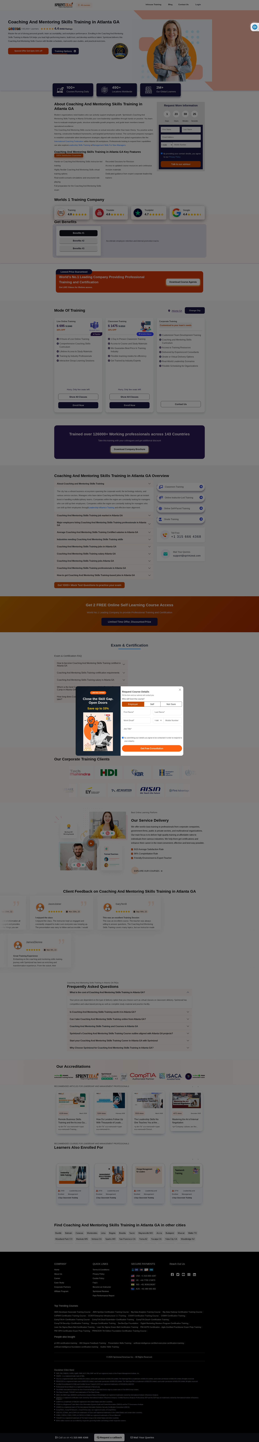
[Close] (179, 689)
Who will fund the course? (133, 699)
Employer (133, 704)
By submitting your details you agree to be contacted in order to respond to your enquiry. (153, 739)
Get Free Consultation (152, 748)
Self (152, 704)
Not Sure (171, 704)
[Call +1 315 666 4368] (254, 27)
